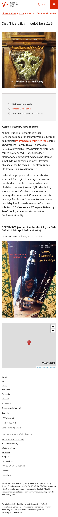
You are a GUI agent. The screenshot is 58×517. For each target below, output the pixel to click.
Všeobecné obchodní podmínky (37, 506)
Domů (4, 377)
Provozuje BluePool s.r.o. (12, 512)
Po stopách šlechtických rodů (31, 140)
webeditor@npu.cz (36, 509)
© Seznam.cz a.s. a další (46, 367)
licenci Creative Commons (13, 486)
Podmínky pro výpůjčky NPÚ (14, 509)
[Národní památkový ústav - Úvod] (10, 4)
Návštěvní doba (8, 448)
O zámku (5, 470)
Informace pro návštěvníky (13, 439)
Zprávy (4, 385)
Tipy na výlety (7, 461)
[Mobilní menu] (54, 4)
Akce (4, 381)
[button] (29, 343)
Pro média (6, 394)
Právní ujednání (8, 504)
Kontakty (5, 398)
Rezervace (6, 452)
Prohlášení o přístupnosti (28, 504)
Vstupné (5, 456)
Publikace (6, 389)
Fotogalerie (6, 475)
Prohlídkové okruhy (10, 443)
